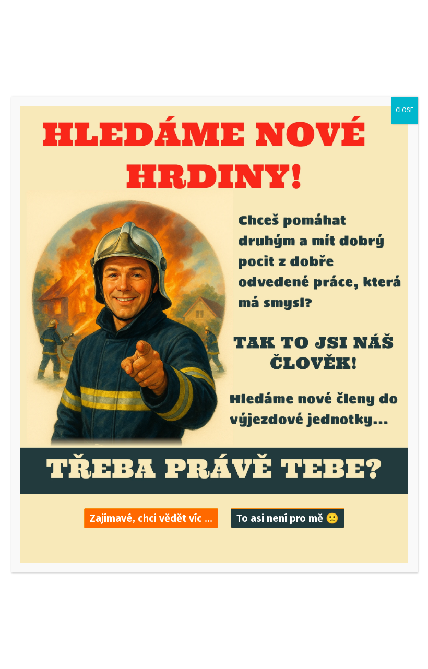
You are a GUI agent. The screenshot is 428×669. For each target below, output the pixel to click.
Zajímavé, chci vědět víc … (151, 518)
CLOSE (404, 110)
